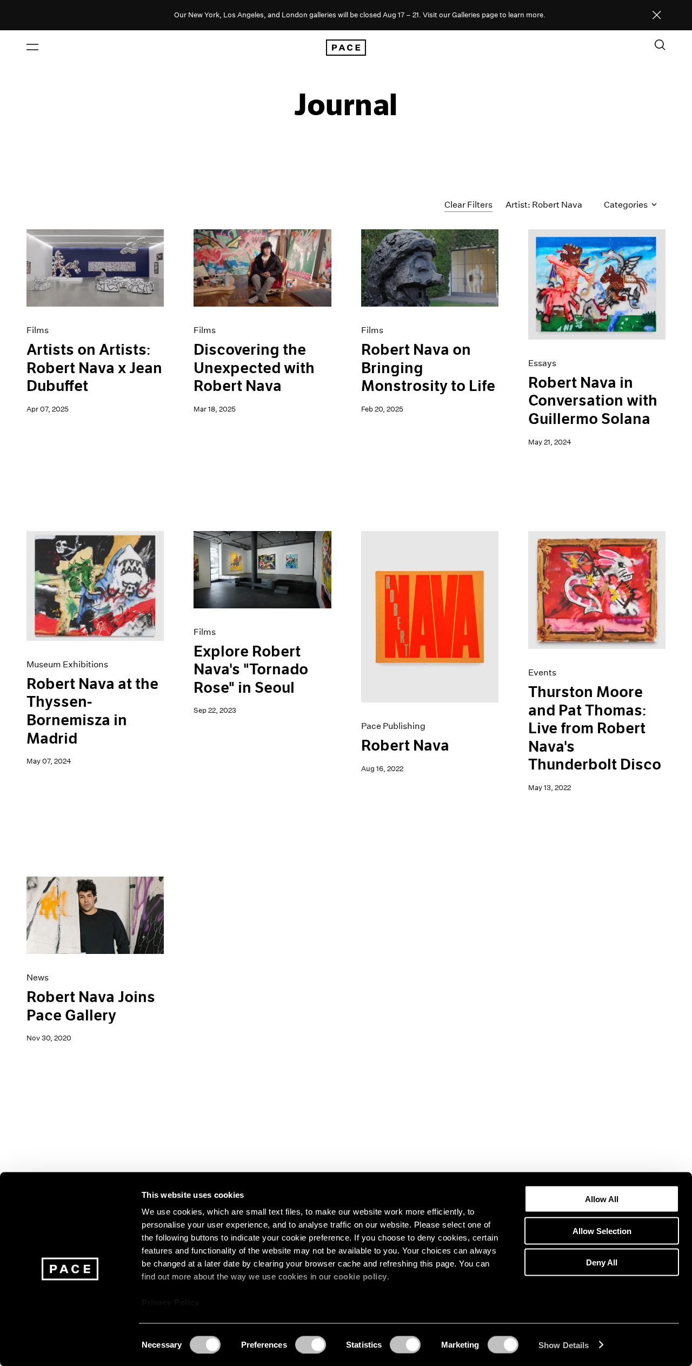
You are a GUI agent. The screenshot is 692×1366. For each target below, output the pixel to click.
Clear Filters (468, 205)
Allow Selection (602, 1230)
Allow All (601, 1199)
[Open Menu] (32, 47)
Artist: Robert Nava (543, 205)
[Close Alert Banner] (657, 15)
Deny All (601, 1262)
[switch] (310, 1344)
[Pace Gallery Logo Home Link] (346, 47)
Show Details (563, 1344)
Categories (626, 205)
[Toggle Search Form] (660, 44)
